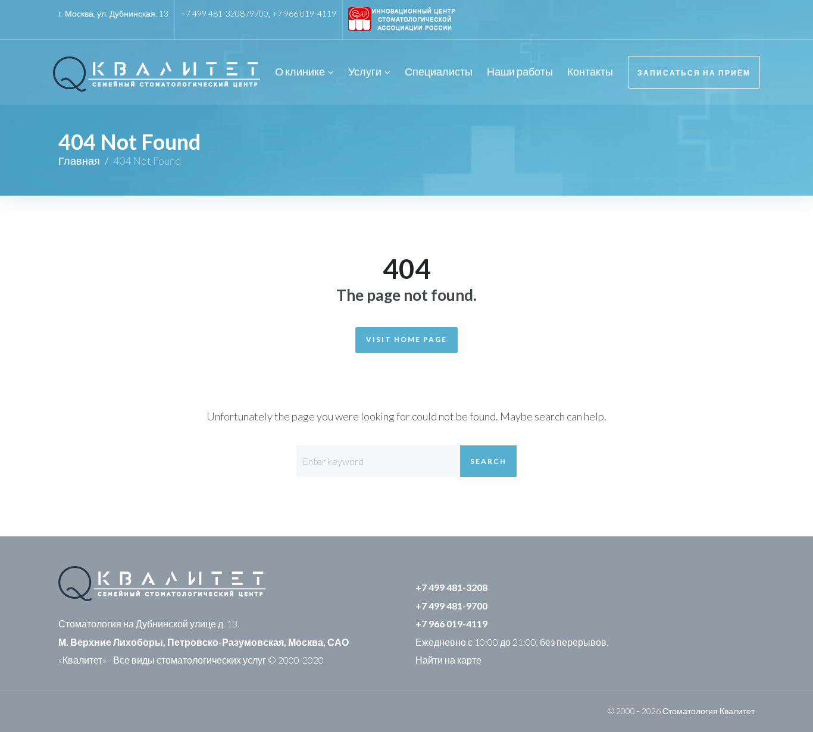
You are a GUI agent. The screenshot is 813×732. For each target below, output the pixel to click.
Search (488, 461)
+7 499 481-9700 (451, 605)
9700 (258, 13)
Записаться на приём (694, 72)
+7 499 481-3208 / (214, 13)
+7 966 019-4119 (304, 13)
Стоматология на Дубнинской (123, 623)
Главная (79, 160)
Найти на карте (448, 659)
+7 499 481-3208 (451, 587)
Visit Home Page (406, 339)
